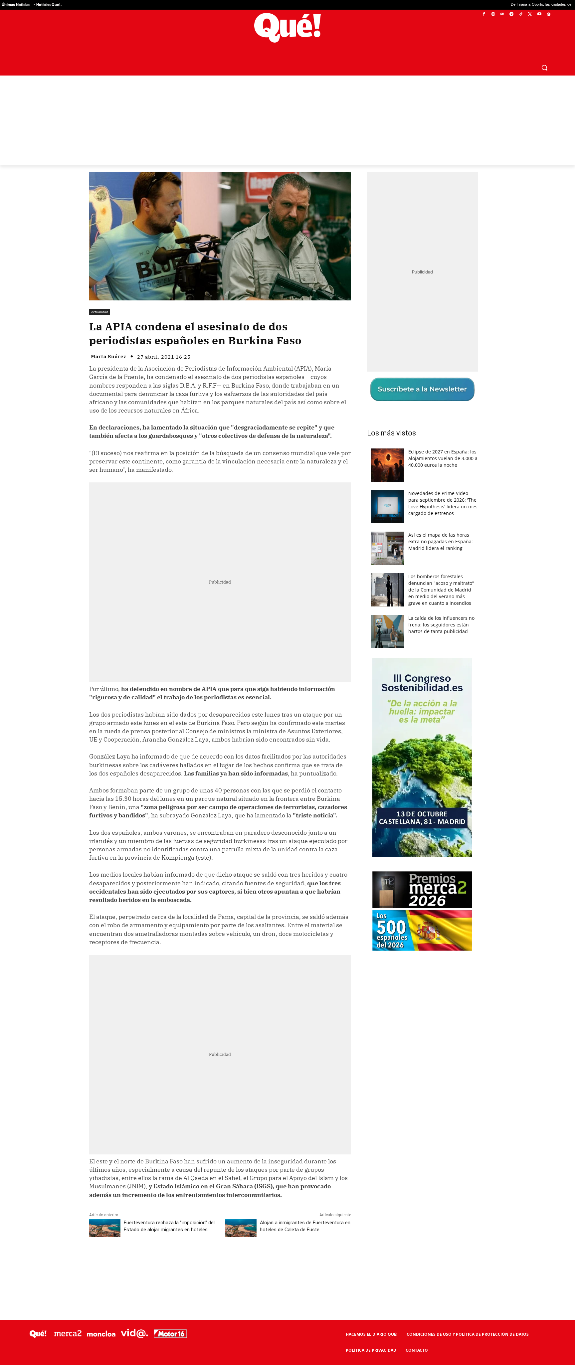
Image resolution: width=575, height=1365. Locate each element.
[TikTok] (521, 14)
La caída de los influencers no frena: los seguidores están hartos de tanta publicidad (441, 624)
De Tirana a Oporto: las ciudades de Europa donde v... (487, 5)
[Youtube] (539, 14)
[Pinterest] (174, 1261)
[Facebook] (484, 14)
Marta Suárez (108, 356)
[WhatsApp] (189, 1261)
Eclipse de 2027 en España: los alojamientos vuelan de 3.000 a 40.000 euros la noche (443, 458)
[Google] (548, 14)
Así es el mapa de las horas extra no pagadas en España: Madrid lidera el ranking (440, 541)
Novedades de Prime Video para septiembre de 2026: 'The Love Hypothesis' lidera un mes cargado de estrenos (443, 503)
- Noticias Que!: (48, 4)
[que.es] (288, 28)
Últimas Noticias (16, 4)
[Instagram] (493, 14)
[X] (530, 14)
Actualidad (99, 311)
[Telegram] (511, 14)
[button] (544, 68)
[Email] (235, 1261)
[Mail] (502, 14)
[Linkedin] (220, 1261)
